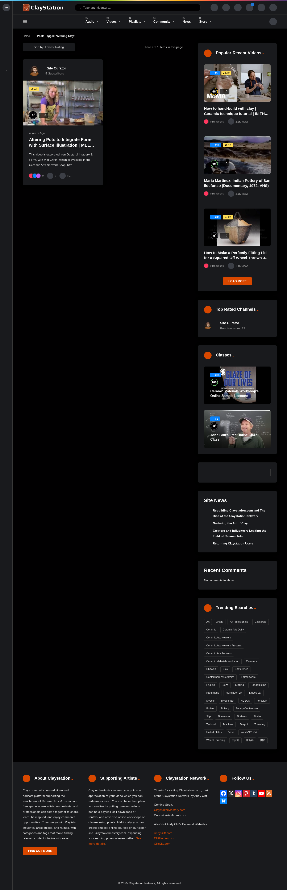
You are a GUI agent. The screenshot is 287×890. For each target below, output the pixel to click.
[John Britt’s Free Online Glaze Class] (237, 429)
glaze (225, 685)
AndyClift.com (163, 833)
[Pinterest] (246, 793)
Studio (257, 716)
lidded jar (255, 692)
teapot (244, 724)
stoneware (223, 716)
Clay (225, 669)
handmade (212, 692)
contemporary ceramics (220, 677)
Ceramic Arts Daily (233, 629)
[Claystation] (44, 8)
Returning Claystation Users (233, 543)
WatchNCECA (249, 732)
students (242, 716)
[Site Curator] (34, 71)
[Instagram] (238, 793)
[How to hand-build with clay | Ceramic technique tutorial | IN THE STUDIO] (237, 83)
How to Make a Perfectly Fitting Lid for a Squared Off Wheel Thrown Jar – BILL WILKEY (236, 258)
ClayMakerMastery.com (169, 810)
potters (210, 708)
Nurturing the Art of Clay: (231, 523)
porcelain (262, 700)
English (210, 685)
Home (26, 36)
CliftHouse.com (164, 838)
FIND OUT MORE (40, 850)
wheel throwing (215, 740)
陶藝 (262, 740)
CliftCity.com (162, 843)
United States (214, 732)
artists (219, 621)
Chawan (211, 669)
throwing (259, 724)
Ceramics (251, 661)
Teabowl (211, 724)
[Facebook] (223, 793)
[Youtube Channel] (261, 793)
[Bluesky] (223, 800)
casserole (260, 621)
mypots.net (227, 700)
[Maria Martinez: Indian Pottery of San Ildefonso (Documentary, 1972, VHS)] (237, 155)
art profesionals (239, 621)
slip (208, 716)
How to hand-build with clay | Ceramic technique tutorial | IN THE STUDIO (235, 113)
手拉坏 (235, 740)
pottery (225, 708)
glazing (239, 685)
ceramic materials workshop (222, 661)
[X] (231, 793)
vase (231, 732)
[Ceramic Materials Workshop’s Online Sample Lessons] (237, 385)
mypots (210, 700)
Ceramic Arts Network (218, 637)
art (207, 621)
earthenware (248, 677)
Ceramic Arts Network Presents (224, 645)
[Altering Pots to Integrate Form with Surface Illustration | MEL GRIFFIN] (63, 102)
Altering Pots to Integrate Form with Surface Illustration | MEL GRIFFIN (60, 145)
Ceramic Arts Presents (219, 653)
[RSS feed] (269, 793)
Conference (241, 669)
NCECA (245, 700)
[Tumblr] (253, 793)
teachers (228, 724)
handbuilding (258, 685)
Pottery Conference (247, 708)
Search (265, 472)
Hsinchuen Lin (234, 692)
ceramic (211, 629)
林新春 (250, 740)
